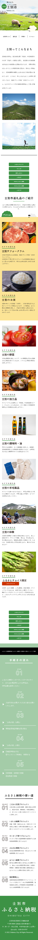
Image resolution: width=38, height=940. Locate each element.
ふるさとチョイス (19, 164)
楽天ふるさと (19, 173)
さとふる (19, 168)
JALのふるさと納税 (19, 185)
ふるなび (19, 177)
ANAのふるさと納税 (19, 181)
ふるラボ (19, 190)
